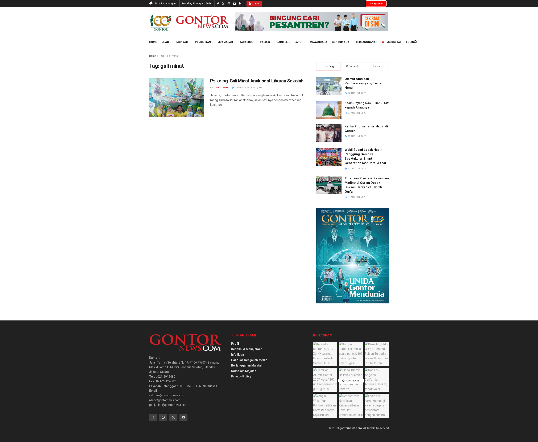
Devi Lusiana (221, 87)
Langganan (376, 3)
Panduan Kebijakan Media (249, 360)
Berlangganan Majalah (246, 365)
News (165, 42)
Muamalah (225, 42)
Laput (298, 42)
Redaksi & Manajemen (246, 349)
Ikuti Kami (352, 380)
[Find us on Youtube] (234, 3)
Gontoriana (340, 42)
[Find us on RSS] (240, 3)
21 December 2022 (244, 87)
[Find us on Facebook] (218, 3)
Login (255, 3)
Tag (162, 55)
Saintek (282, 42)
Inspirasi (182, 42)
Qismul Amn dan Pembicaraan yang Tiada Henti (363, 83)
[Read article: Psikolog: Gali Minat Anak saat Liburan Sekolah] (176, 97)
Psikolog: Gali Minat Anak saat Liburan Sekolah (256, 80)
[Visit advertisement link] (311, 21)
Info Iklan (237, 354)
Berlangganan (366, 42)
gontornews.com (350, 428)
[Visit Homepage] (189, 21)
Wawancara (318, 42)
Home (153, 42)
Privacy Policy (241, 376)
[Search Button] (415, 42)
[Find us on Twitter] (223, 3)
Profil (235, 343)
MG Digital (393, 42)
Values (265, 42)
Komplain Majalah (243, 371)
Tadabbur (246, 42)
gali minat (173, 55)
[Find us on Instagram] (229, 3)
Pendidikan (203, 42)
